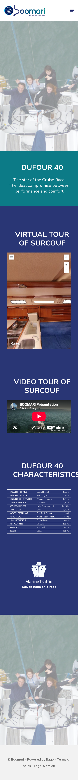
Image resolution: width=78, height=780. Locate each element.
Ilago (50, 759)
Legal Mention (44, 766)
